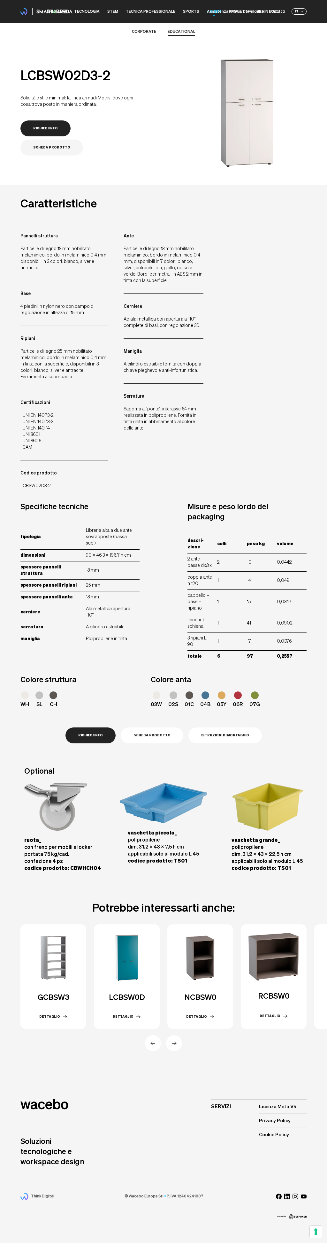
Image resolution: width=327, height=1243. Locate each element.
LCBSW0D (127, 997)
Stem (112, 12)
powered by (281, 1216)
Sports (191, 12)
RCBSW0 (274, 996)
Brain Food (268, 12)
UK (297, 23)
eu (297, 17)
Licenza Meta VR (278, 1106)
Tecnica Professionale (150, 12)
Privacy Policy (275, 1120)
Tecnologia (87, 12)
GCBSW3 (53, 997)
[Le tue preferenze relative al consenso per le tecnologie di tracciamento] (316, 1232)
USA (298, 28)
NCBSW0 (200, 997)
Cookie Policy (274, 1134)
